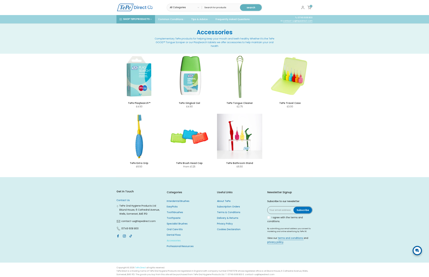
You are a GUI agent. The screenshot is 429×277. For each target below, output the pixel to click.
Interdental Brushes (178, 201)
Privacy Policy (225, 223)
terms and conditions (291, 238)
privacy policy (275, 242)
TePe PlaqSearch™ (139, 103)
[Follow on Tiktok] (130, 236)
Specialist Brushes (177, 223)
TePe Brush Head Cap (189, 163)
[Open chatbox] (417, 250)
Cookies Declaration (228, 229)
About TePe (224, 201)
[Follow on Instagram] (124, 236)
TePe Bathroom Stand (239, 163)
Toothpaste (173, 218)
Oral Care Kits (175, 229)
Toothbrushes (175, 212)
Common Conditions (170, 19)
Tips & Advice (199, 19)
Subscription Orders (228, 206)
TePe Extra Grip (139, 163)
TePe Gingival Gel (189, 103)
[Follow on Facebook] (117, 236)
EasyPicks (172, 206)
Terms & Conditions (228, 212)
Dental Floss (174, 235)
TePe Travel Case (290, 103)
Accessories (174, 240)
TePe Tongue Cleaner (240, 103)
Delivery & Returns (227, 218)
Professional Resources (180, 246)
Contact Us (123, 200)
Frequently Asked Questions (233, 19)
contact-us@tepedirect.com (298, 20)
